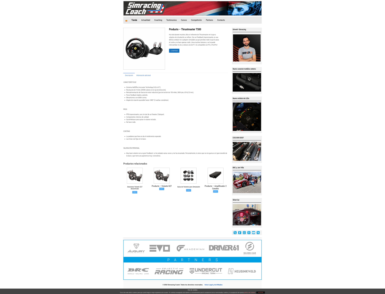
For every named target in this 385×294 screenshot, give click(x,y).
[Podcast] (248, 233)
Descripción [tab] (129, 75)
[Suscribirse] (258, 233)
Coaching (158, 20)
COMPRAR (174, 51)
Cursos (184, 20)
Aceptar (260, 292)
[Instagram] (244, 233)
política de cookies (249, 292)
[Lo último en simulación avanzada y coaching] (146, 14)
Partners (209, 20)
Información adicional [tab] (143, 75)
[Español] (126, 20)
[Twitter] (235, 233)
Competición (196, 20)
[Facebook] (239, 233)
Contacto (221, 20)
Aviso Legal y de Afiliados (213, 285)
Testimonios (171, 20)
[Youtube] (253, 233)
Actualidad (145, 20)
